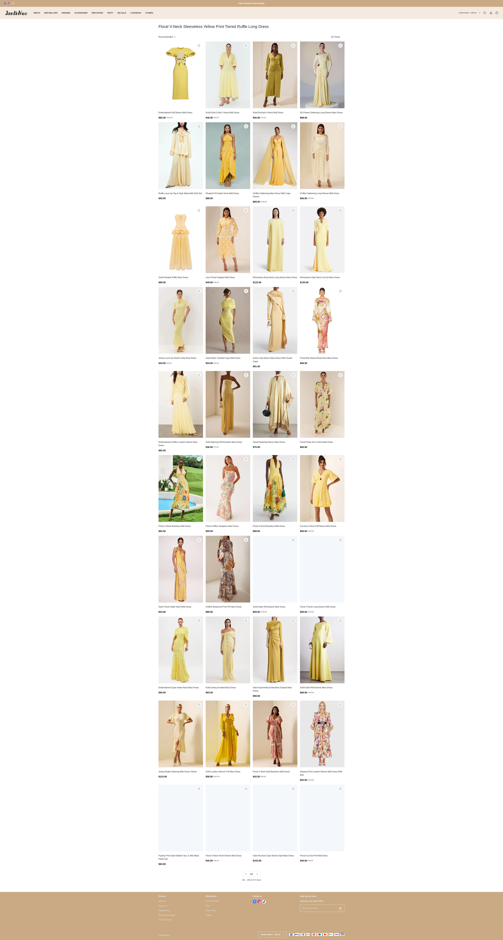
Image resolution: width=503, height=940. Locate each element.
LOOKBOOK (135, 13)
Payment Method (212, 901)
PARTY (110, 13)
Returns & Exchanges (166, 915)
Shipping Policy (164, 910)
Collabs (208, 915)
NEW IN (37, 13)
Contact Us (162, 906)
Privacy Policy (211, 910)
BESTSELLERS (51, 13)
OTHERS (149, 13)
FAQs (208, 906)
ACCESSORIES (81, 13)
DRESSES (66, 13)
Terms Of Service (165, 920)
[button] (484, 12)
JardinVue (166, 935)
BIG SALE (121, 13)
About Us (162, 901)
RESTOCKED (97, 13)
